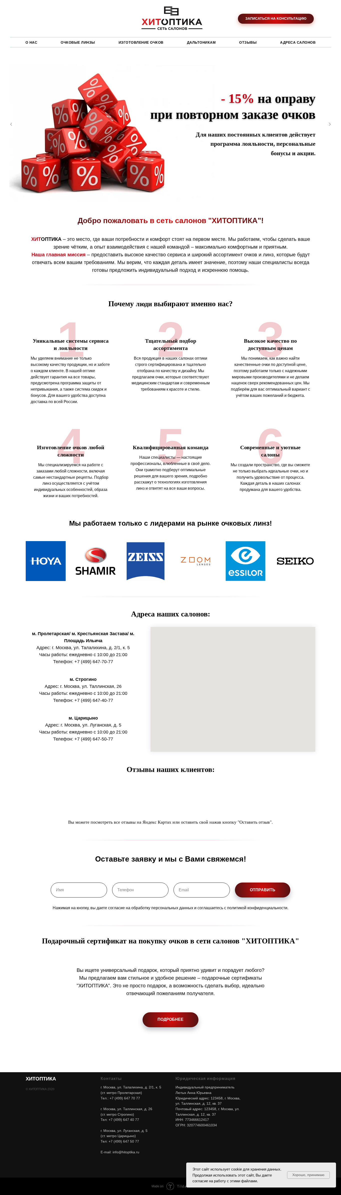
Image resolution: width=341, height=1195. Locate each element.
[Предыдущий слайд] (11, 124)
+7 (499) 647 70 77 (125, 1098)
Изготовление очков (141, 42)
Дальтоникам (201, 42)
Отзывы (248, 42)
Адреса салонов (298, 42)
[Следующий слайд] (330, 124)
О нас (31, 42)
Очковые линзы (78, 42)
